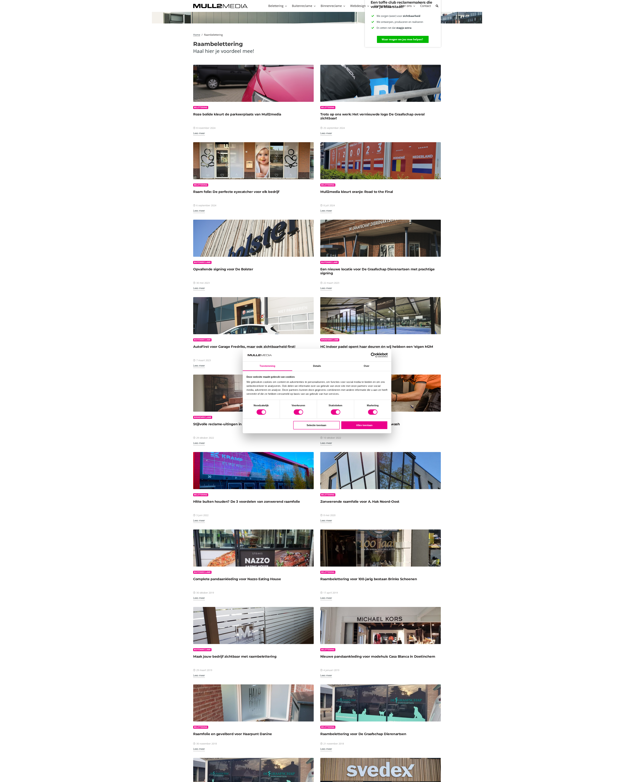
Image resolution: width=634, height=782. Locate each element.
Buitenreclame (202, 262)
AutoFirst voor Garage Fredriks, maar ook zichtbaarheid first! (244, 347)
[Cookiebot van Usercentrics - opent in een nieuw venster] (373, 355)
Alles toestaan (364, 425)
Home (196, 34)
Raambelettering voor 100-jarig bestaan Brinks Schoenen (368, 579)
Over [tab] (366, 365)
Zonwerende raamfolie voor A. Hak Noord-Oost (359, 502)
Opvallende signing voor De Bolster (223, 269)
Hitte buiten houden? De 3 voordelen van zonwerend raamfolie (246, 502)
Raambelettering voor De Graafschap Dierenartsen (363, 734)
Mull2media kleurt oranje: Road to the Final (356, 192)
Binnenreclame (329, 339)
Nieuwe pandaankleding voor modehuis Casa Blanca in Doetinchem (377, 656)
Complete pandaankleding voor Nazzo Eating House (237, 579)
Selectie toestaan (316, 425)
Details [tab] (317, 365)
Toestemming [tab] (267, 365)
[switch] (298, 412)
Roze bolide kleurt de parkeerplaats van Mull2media (237, 114)
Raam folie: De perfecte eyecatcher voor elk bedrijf (236, 192)
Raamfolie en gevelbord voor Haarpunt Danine (232, 734)
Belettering (200, 107)
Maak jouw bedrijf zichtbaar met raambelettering (234, 656)
